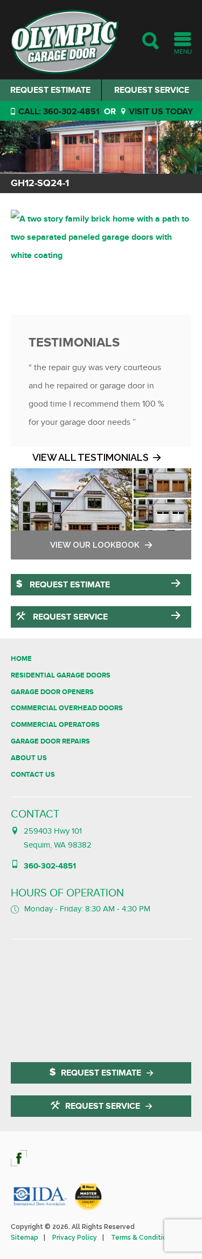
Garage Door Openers (52, 692)
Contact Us (33, 774)
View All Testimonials (90, 457)
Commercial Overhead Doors (67, 708)
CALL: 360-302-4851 (58, 111)
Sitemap (24, 1237)
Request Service (69, 617)
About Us (29, 758)
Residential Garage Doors (60, 675)
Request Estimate (50, 90)
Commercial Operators (55, 724)
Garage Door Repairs (50, 741)
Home (21, 658)
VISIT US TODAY (160, 111)
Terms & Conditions (142, 1237)
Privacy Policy (74, 1237)
